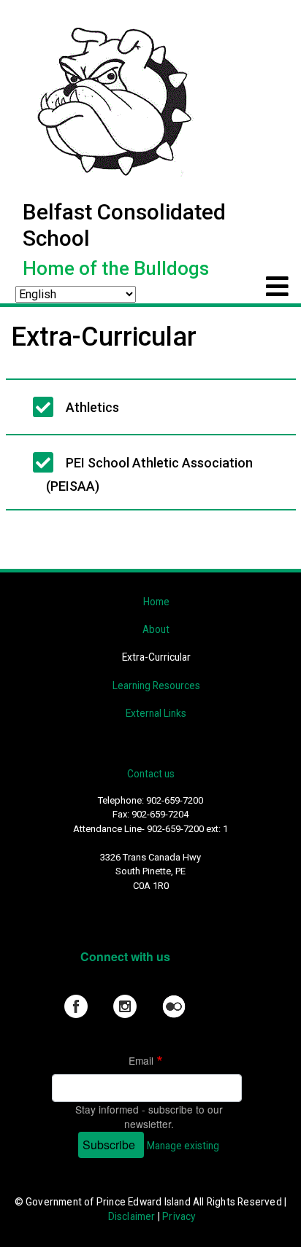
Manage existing (183, 1145)
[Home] (112, 99)
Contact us (151, 774)
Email (141, 1060)
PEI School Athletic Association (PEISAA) (149, 474)
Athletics (92, 407)
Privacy (178, 1216)
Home (156, 601)
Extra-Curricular (156, 657)
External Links (156, 713)
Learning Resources (156, 685)
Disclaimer (132, 1216)
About (155, 629)
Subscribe (109, 1144)
